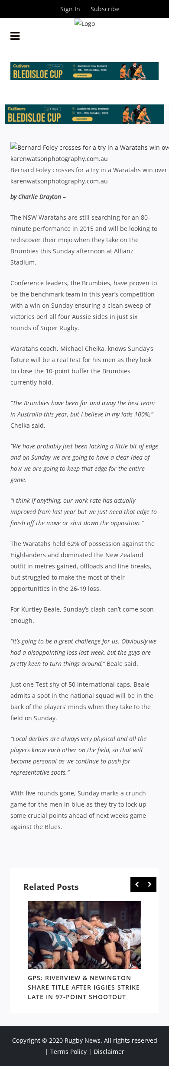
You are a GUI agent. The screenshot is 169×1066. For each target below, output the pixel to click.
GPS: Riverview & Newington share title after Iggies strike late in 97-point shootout (84, 987)
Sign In (70, 9)
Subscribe (105, 9)
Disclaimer (109, 1051)
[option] (84, 952)
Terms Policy (68, 1051)
